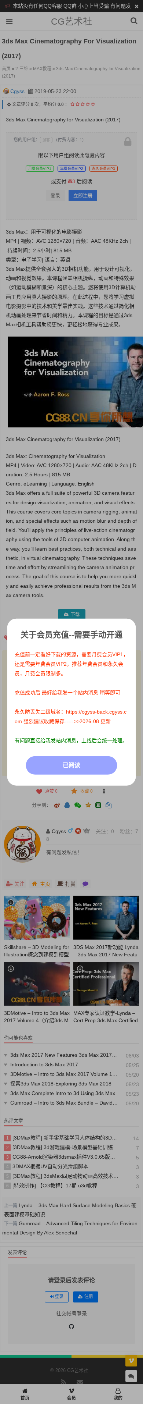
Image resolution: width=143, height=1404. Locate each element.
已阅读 (71, 765)
